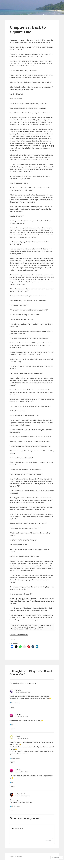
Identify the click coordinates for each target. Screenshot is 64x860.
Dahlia (18, 714)
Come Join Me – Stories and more (26, 683)
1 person (17, 702)
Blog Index (31, 627)
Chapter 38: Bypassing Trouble (19, 635)
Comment (48, 840)
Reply (12, 707)
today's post (33, 625)
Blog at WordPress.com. (16, 856)
